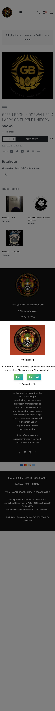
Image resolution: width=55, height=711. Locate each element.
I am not (34, 377)
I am (18, 377)
